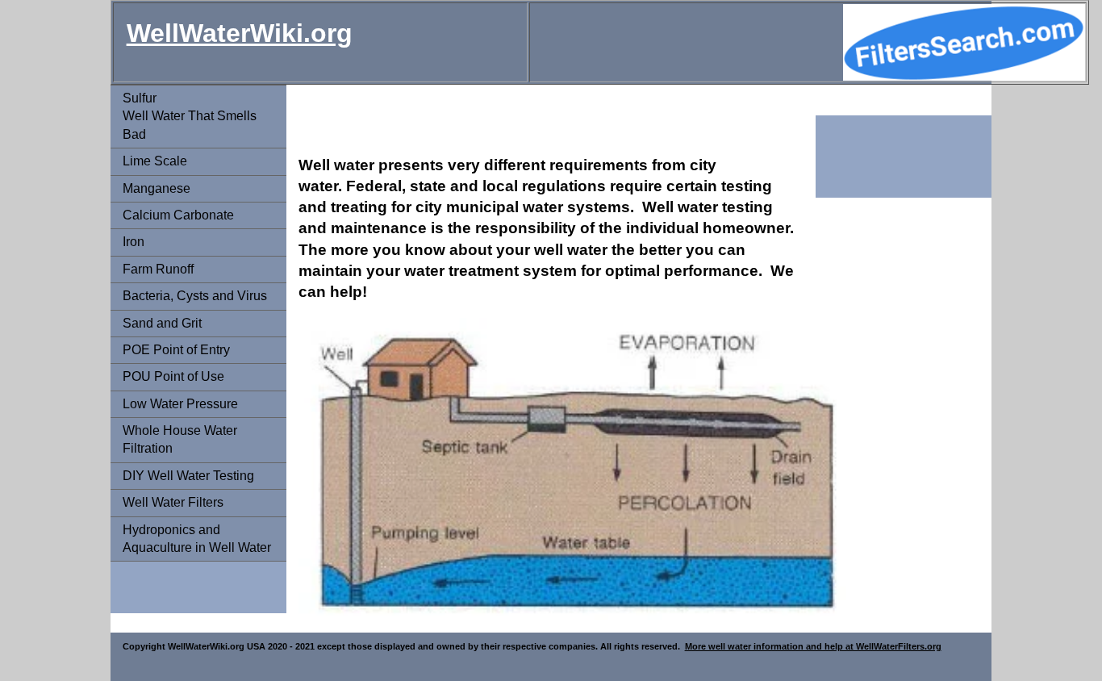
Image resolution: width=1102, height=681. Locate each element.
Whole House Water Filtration (180, 439)
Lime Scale (155, 161)
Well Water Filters (173, 502)
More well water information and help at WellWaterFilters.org (813, 646)
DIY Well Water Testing (188, 476)
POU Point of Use (173, 376)
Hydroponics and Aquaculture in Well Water (197, 538)
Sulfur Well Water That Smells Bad (190, 116)
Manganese (156, 188)
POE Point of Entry (176, 350)
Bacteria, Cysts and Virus (195, 296)
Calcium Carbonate (178, 215)
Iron (133, 242)
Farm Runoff (158, 269)
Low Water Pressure (180, 404)
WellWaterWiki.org (240, 33)
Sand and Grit (162, 323)
